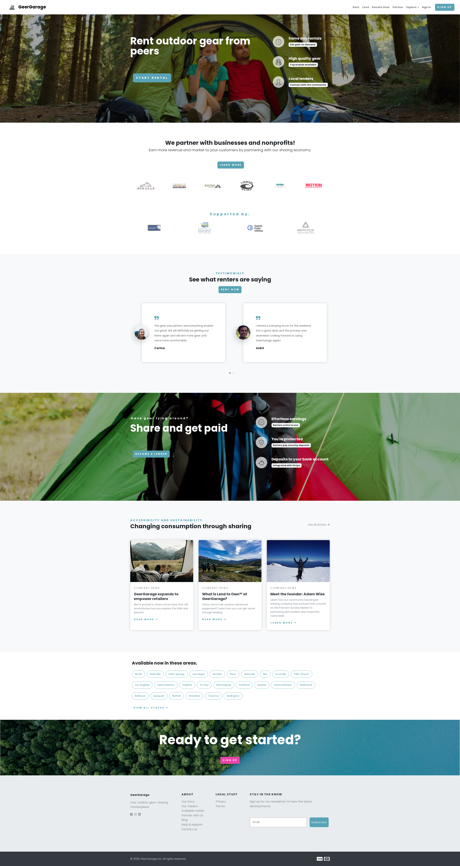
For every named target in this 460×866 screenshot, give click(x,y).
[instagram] (135, 814)
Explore (411, 7)
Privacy (221, 801)
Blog (184, 820)
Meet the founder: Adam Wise (297, 594)
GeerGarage (32, 7)
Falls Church (301, 674)
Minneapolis (223, 685)
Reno (233, 674)
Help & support (192, 824)
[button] (230, 373)
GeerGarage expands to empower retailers (156, 596)
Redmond (306, 685)
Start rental (152, 78)
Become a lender (151, 453)
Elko (265, 674)
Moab (138, 674)
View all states (149, 707)
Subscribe (319, 822)
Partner (398, 7)
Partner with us (192, 815)
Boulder (217, 674)
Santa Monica (166, 685)
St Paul (204, 685)
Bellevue (140, 696)
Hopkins (187, 685)
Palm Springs (177, 674)
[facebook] (131, 814)
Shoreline (194, 696)
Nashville (155, 674)
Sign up (444, 7)
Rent (356, 7)
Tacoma (213, 696)
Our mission (189, 806)
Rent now (230, 289)
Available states (192, 811)
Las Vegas (198, 674)
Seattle (261, 685)
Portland (244, 685)
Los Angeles (142, 685)
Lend (365, 7)
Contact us (189, 829)
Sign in (426, 7)
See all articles (317, 524)
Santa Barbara (283, 685)
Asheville (249, 674)
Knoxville (280, 674)
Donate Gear (381, 7)
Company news (147, 588)
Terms (220, 806)
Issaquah (158, 696)
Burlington (233, 696)
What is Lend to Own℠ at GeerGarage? (224, 596)
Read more (144, 619)
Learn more (231, 164)
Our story (188, 801)
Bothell (176, 696)
